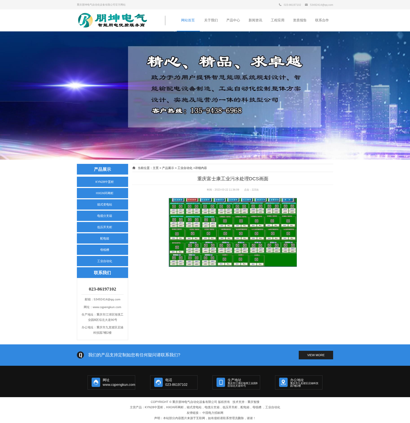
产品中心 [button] (233, 20)
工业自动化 (104, 261)
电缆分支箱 (104, 215)
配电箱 (104, 238)
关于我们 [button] (211, 20)
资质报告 (300, 20)
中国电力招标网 (212, 412)
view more (316, 355)
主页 (156, 168)
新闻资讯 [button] (255, 20)
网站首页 (188, 20)
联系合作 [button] (322, 20)
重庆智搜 (253, 402)
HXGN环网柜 (104, 193)
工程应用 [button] (277, 20)
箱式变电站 (104, 204)
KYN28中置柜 (104, 182)
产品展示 (168, 168)
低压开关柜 (104, 227)
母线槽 (104, 249)
